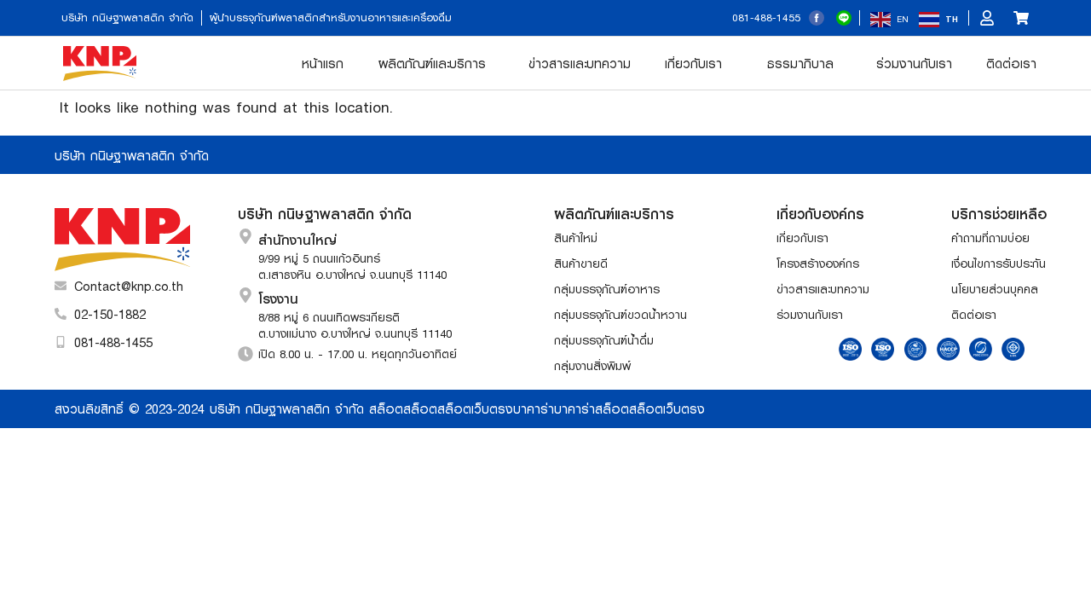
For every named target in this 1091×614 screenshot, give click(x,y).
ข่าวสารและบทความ (579, 63)
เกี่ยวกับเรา (693, 63)
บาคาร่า (533, 408)
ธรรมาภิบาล (800, 63)
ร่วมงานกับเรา (914, 63)
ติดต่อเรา (1011, 63)
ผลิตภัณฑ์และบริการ (432, 63)
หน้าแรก (322, 63)
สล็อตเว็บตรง (475, 408)
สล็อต (386, 408)
